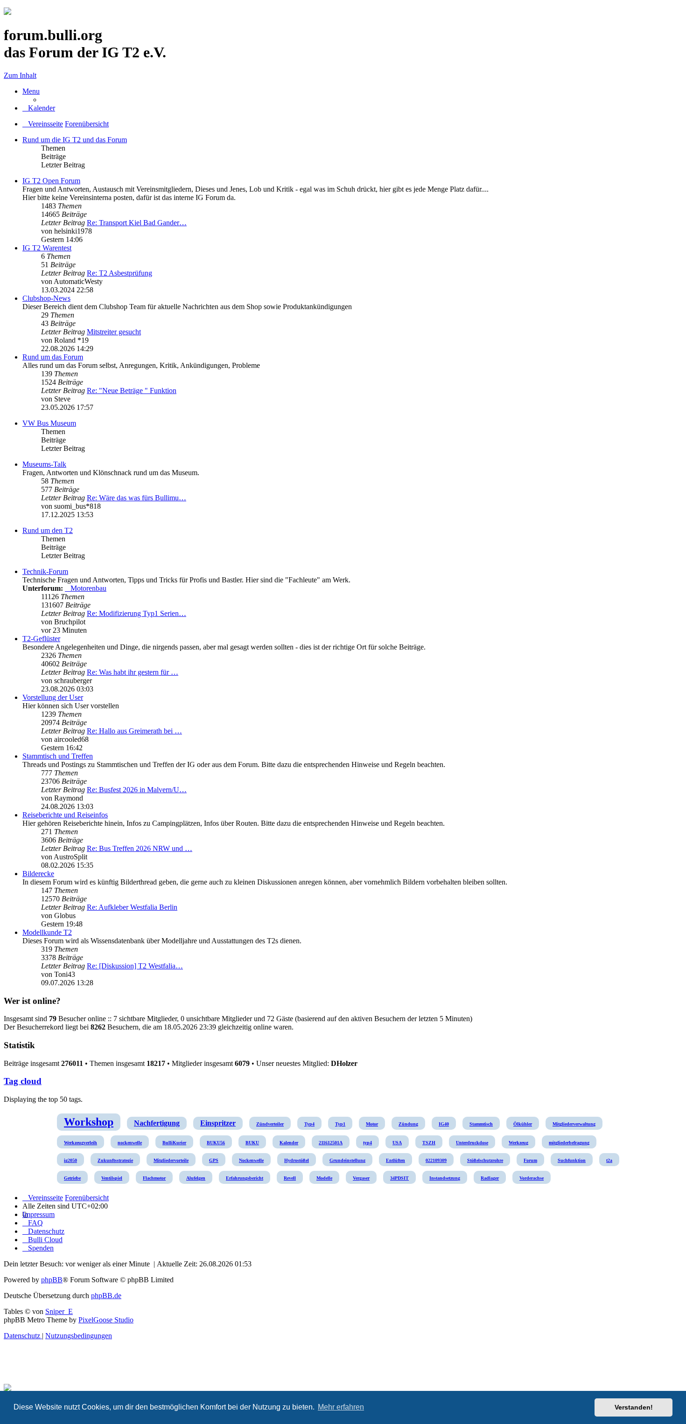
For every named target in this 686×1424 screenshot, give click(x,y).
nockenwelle (130, 1142)
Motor (372, 1124)
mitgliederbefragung (569, 1142)
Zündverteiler (270, 1124)
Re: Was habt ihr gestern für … (132, 672)
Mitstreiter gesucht (114, 332)
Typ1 (340, 1124)
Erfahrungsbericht (244, 1178)
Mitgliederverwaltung (574, 1124)
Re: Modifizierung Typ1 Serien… (136, 613)
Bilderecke (38, 874)
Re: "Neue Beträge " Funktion (131, 390)
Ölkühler (522, 1124)
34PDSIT (399, 1178)
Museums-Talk (44, 464)
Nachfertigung (157, 1123)
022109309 (436, 1160)
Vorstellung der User (52, 697)
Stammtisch (481, 1124)
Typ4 (309, 1124)
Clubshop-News (46, 298)
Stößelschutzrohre (485, 1160)
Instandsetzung (444, 1178)
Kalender (289, 1142)
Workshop (88, 1122)
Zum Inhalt (20, 75)
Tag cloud (23, 1081)
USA (397, 1142)
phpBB (52, 1280)
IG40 (444, 1124)
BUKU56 (216, 1142)
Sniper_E (59, 1311)
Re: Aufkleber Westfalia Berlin (132, 907)
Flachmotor (154, 1178)
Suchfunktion (572, 1160)
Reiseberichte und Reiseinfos (65, 815)
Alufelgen (195, 1178)
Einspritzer (218, 1123)
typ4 (367, 1142)
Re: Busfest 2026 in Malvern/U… (137, 790)
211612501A (331, 1142)
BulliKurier (174, 1142)
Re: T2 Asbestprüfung (119, 273)
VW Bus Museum (49, 423)
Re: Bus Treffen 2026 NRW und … (139, 848)
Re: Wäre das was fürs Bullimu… (136, 498)
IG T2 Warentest (46, 248)
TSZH (428, 1142)
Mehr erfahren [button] (341, 1407)
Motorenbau (88, 588)
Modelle (324, 1178)
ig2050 (70, 1160)
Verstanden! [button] (634, 1407)
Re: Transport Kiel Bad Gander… (137, 223)
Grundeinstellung (347, 1160)
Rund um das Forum (52, 357)
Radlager (490, 1178)
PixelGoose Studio (105, 1320)
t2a (609, 1160)
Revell (290, 1178)
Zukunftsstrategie (115, 1160)
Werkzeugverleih (80, 1142)
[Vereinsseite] (7, 12)
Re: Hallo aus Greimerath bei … (134, 731)
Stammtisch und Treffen (57, 756)
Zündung (408, 1124)
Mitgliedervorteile (171, 1160)
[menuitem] (38, 108)
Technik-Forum (45, 571)
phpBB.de (106, 1296)
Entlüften (395, 1160)
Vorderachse (531, 1178)
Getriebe (72, 1178)
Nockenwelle (251, 1160)
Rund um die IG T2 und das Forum (74, 140)
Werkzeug (518, 1142)
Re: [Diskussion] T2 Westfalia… (135, 966)
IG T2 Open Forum (51, 181)
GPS (213, 1160)
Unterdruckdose (472, 1142)
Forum (530, 1160)
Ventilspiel (111, 1178)
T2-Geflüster (41, 639)
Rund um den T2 (47, 530)
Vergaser (361, 1178)
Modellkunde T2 (47, 932)
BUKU (252, 1142)
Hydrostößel (296, 1160)
